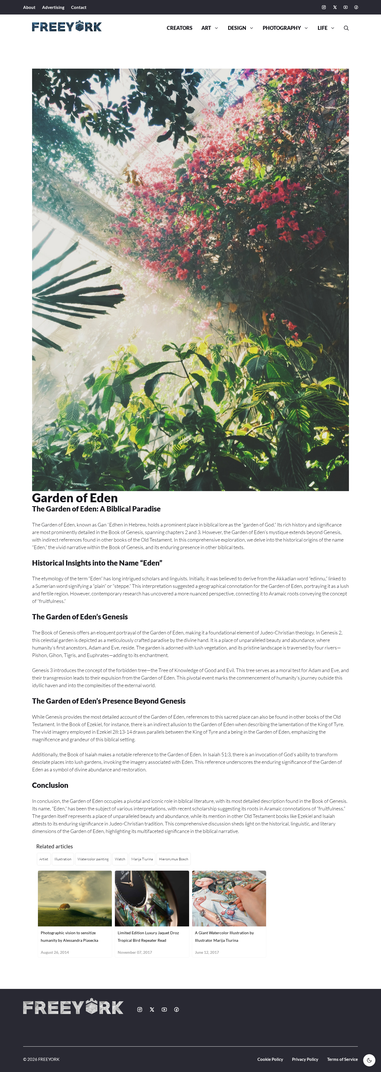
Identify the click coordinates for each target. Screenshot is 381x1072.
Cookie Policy (270, 1059)
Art (206, 28)
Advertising (53, 7)
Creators (179, 28)
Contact (78, 7)
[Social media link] (324, 7)
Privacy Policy (305, 1059)
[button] (344, 28)
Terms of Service (342, 1059)
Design (237, 28)
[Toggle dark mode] (369, 1060)
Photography (282, 28)
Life (322, 28)
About (29, 7)
